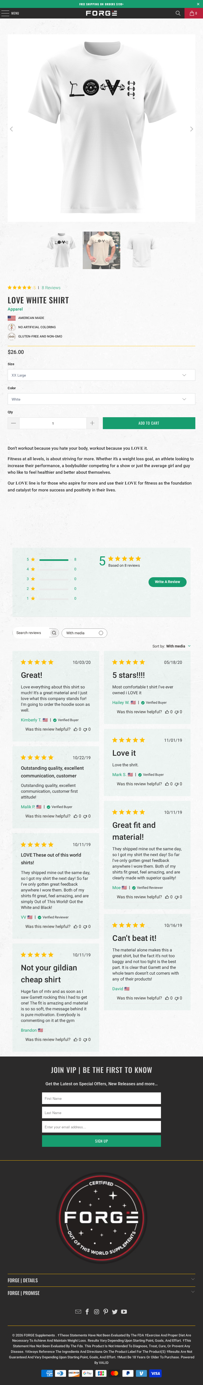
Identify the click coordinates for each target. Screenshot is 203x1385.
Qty (10, 412)
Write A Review (167, 582)
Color (12, 388)
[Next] (191, 129)
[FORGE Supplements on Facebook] (87, 1312)
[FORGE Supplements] (101, 13)
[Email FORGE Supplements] (78, 1312)
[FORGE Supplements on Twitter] (115, 1312)
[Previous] (11, 129)
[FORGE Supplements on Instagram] (97, 1312)
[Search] (178, 13)
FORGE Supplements (40, 1335)
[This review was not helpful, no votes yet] (85, 729)
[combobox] (172, 646)
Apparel (15, 309)
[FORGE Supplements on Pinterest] (106, 1312)
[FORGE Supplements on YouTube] (124, 1312)
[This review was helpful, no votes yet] (75, 729)
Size (11, 364)
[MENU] (2, 13)
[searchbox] (31, 632)
